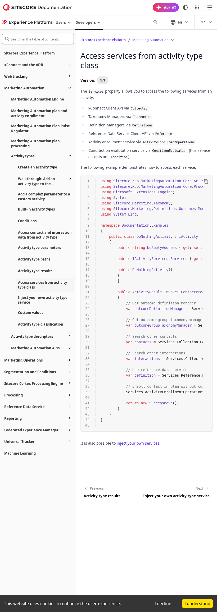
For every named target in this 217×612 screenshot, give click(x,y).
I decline (163, 603)
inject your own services (138, 443)
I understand (197, 603)
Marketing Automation (150, 39)
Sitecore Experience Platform (103, 39)
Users (61, 22)
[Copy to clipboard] (206, 181)
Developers (85, 22)
